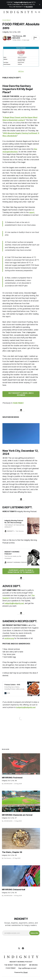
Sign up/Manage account (27, 968)
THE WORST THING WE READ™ (15, 965)
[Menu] (39, 12)
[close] (39, 4)
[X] (19, 948)
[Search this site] (35, 12)
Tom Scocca (17, 36)
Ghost (25, 972)
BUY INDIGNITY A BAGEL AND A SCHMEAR (20, 394)
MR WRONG (33, 965)
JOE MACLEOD (19, 37)
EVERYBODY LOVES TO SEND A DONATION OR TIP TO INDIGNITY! (21, 571)
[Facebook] (23, 948)
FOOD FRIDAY (6, 20)
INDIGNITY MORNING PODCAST (21, 962)
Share (35, 38)
